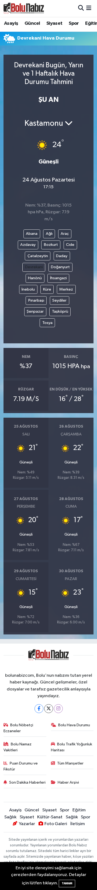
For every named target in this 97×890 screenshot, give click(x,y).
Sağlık (10, 817)
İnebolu (28, 289)
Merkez (66, 289)
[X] (48, 708)
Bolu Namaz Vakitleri (18, 747)
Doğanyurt (60, 267)
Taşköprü (60, 311)
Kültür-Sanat (50, 817)
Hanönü (35, 278)
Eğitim (79, 810)
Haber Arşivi (68, 782)
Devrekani (34, 267)
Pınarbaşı (36, 300)
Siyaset (54, 23)
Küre (47, 289)
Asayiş (11, 23)
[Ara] (81, 8)
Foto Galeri (55, 824)
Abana (31, 234)
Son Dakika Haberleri (27, 782)
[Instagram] (58, 708)
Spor (74, 23)
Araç (65, 234)
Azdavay (28, 245)
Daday (61, 256)
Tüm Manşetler (70, 763)
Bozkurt (51, 245)
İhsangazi (58, 278)
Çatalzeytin (37, 256)
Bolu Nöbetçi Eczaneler (18, 728)
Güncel (32, 23)
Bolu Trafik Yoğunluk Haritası (71, 747)
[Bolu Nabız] (24, 8)
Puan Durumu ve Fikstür (21, 766)
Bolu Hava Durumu (74, 725)
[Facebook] (38, 708)
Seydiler (59, 300)
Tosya (47, 323)
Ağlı (49, 234)
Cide (70, 245)
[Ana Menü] (88, 8)
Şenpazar (35, 311)
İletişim (77, 824)
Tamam (67, 883)
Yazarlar (27, 824)
